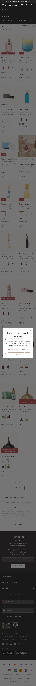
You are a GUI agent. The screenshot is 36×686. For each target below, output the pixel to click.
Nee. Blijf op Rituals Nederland (19, 349)
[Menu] (3, 5)
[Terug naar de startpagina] (11, 5)
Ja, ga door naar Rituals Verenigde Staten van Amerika (19, 353)
